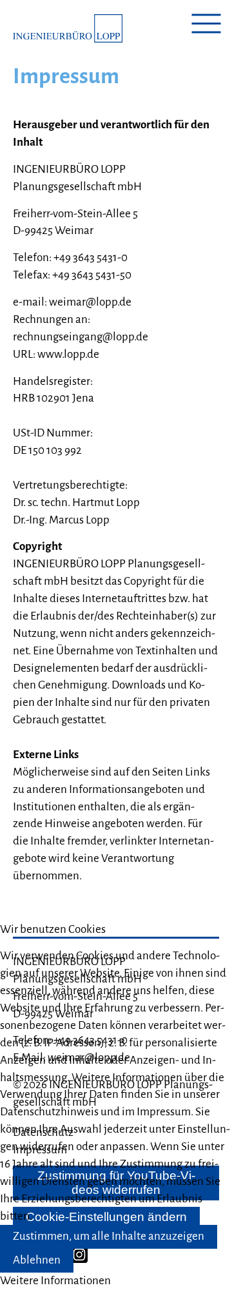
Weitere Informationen (55, 1281)
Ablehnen (37, 1260)
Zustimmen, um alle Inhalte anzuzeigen (108, 1236)
